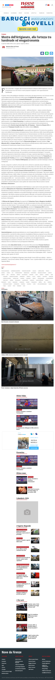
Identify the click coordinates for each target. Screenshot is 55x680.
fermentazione (18, 272)
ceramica (29, 284)
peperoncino (26, 272)
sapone (46, 280)
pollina (40, 282)
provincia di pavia (7, 278)
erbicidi (38, 276)
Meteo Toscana (32, 667)
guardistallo (25, 280)
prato (9, 282)
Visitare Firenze (32, 661)
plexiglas (19, 285)
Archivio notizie (5, 673)
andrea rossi (15, 278)
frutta (33, 276)
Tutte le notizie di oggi (7, 671)
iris (12, 272)
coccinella (45, 276)
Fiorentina (49, 13)
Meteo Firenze (32, 665)
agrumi (27, 282)
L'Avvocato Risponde (19, 664)
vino (7, 274)
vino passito (17, 280)
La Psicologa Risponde (20, 666)
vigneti (34, 278)
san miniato (24, 274)
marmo (50, 284)
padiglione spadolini (15, 270)
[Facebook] (46, 5)
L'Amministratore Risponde (19, 662)
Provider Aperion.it (46, 663)
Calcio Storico (18, 659)
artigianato (16, 284)
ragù (52, 274)
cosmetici (32, 280)
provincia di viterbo (14, 276)
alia (45, 282)
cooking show (41, 270)
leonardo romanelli (26, 270)
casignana (21, 282)
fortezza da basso (5, 270)
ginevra (3, 272)
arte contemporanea (42, 284)
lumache (31, 274)
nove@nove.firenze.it (46, 672)
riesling (11, 280)
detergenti (3, 282)
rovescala (51, 276)
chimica (41, 274)
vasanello (5, 276)
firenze (47, 270)
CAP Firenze (31, 669)
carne (36, 274)
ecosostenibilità (49, 278)
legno (4, 285)
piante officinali (39, 280)
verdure (47, 274)
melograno (22, 276)
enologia (22, 278)
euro (24, 285)
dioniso (18, 274)
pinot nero (5, 280)
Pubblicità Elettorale (46, 670)
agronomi (28, 278)
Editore (43, 659)
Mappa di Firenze (32, 663)
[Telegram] (51, 53)
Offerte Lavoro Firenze (33, 659)
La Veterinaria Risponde (20, 668)
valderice (50, 282)
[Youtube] (48, 5)
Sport (20, 13)
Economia (14, 13)
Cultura (26, 13)
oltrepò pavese (41, 278)
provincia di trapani (7, 284)
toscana (34, 270)
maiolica (23, 284)
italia (34, 284)
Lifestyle (33, 13)
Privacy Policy (45, 668)
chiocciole (13, 274)
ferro (14, 285)
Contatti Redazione (46, 661)
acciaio (9, 285)
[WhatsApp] (47, 53)
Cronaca (6, 13)
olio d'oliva (33, 272)
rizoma (8, 272)
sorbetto (28, 276)
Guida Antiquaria (19, 670)
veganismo (15, 282)
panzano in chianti (42, 272)
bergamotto (34, 282)
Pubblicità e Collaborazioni (45, 666)
